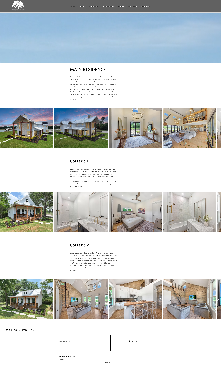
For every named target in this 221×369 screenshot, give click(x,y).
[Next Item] (218, 128)
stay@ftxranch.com (132, 340)
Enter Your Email (63, 359)
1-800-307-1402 (132, 341)
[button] (82, 6)
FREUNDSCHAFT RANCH (19, 330)
